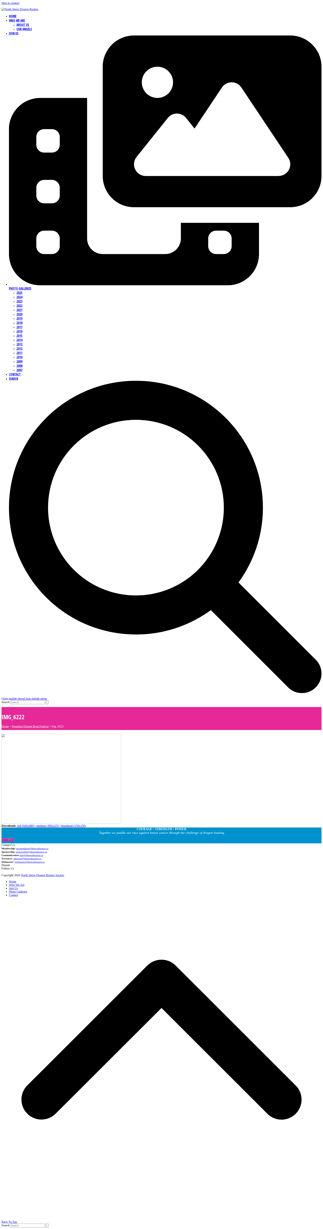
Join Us (13, 888)
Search (5, 702)
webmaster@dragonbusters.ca (30, 862)
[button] (24, 698)
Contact (13, 895)
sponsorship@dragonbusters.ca (31, 851)
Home (5, 726)
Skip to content (10, 3)
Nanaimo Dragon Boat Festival (30, 726)
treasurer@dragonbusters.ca (27, 858)
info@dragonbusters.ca (31, 855)
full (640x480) (25, 825)
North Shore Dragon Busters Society (42, 875)
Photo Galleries (18, 891)
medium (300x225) (47, 825)
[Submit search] (47, 702)
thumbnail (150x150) (73, 825)
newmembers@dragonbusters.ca (32, 848)
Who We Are (16, 885)
